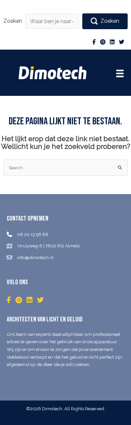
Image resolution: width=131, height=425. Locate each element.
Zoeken (12, 21)
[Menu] (120, 73)
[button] (105, 21)
